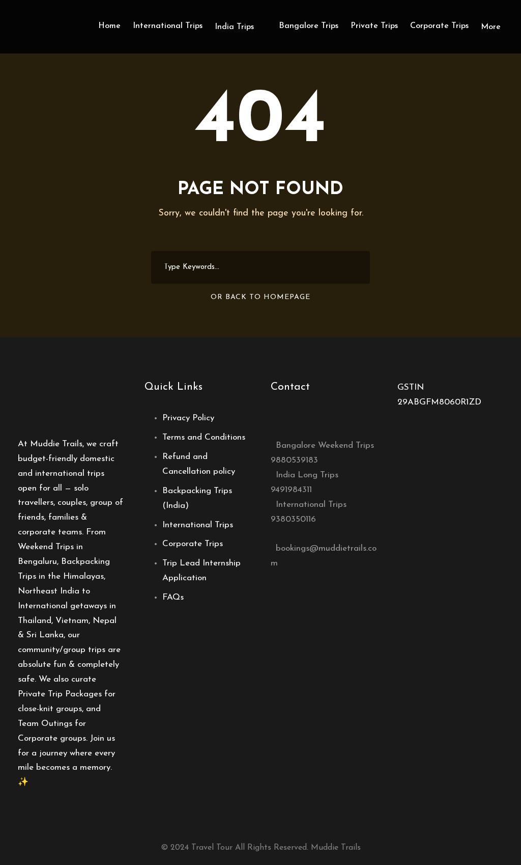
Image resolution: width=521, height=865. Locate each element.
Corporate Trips (439, 26)
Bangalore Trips (308, 26)
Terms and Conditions (203, 437)
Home (109, 26)
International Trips (167, 26)
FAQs (173, 597)
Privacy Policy (188, 418)
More (491, 27)
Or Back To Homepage (260, 297)
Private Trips (374, 26)
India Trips (234, 27)
